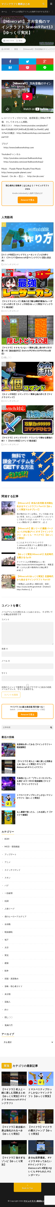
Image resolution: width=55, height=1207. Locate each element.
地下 (7, 939)
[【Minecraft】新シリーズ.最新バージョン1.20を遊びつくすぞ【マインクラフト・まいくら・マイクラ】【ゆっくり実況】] (8, 534)
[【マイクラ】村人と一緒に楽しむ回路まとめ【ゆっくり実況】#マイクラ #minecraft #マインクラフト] (8, 767)
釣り (7, 1009)
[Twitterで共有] (27, 61)
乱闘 (7, 901)
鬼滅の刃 (9, 1025)
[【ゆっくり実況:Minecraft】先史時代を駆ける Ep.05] (8, 559)
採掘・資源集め (11, 978)
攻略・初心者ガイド (13, 986)
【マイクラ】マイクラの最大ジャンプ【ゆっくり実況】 (40, 1130)
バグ (7, 885)
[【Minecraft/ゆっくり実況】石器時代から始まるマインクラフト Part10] (8, 581)
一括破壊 (9, 893)
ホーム (4, 11)
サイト (4, 673)
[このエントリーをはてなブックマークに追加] (10, 68)
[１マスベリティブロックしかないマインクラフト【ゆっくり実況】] (8, 800)
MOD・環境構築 (12, 846)
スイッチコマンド (11, 264)
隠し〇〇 (7, 357)
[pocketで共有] (27, 68)
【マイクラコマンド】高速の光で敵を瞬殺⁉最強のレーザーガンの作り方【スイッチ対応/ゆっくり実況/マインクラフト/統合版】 (27, 304)
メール (6, 661)
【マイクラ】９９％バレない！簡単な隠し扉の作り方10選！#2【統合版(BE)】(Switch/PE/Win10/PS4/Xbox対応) (27, 350)
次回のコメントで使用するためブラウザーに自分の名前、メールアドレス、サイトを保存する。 (27, 688)
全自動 (8, 924)
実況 (20, 40)
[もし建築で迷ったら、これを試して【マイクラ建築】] (8, 817)
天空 (7, 947)
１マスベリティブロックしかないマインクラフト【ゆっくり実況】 (40, 1092)
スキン (8, 877)
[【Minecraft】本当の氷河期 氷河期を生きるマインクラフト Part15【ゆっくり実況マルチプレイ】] (8, 508)
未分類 (8, 994)
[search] (51, 727)
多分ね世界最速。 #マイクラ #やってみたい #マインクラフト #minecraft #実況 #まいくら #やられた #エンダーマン (40, 1166)
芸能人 (8, 1002)
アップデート (10, 854)
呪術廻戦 (9, 932)
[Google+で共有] (44, 61)
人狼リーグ (10, 908)
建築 (7, 963)
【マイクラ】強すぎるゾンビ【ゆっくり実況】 (13, 1161)
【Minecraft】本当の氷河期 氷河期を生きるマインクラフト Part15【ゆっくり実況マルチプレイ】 (35, 506)
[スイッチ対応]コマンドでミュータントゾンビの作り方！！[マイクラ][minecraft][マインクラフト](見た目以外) (26, 257)
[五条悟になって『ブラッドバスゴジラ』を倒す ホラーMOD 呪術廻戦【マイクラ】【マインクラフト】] (8, 783)
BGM (7, 839)
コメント (5, 619)
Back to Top (27, 1188)
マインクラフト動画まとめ (35, 1201)
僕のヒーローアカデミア (15, 916)
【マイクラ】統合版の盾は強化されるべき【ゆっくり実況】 (13, 1130)
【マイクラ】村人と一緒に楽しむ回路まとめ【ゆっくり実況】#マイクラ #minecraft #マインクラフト (35, 764)
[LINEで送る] (44, 68)
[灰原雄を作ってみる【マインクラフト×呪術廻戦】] (8, 750)
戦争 (7, 970)
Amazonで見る (27, 200)
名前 (5, 649)
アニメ (8, 862)
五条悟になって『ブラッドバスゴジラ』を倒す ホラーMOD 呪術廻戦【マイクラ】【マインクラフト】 (35, 781)
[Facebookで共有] (10, 61)
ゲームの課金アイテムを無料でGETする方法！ (31, 11)
